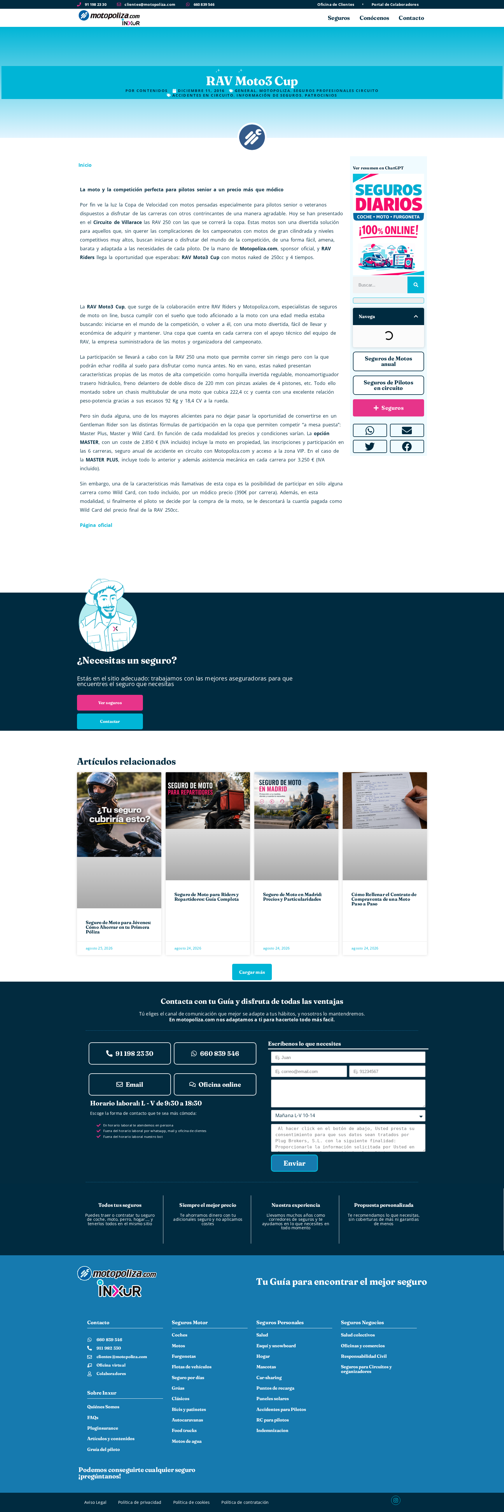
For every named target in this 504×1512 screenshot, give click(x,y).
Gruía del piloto (103, 1449)
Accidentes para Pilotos (281, 1409)
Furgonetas (184, 1356)
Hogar (263, 1356)
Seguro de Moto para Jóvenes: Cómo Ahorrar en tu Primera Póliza (118, 927)
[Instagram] (395, 1500)
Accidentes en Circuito (203, 95)
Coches (179, 1335)
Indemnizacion (272, 1430)
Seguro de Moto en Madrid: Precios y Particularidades (292, 896)
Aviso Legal (95, 1502)
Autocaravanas (187, 1420)
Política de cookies (191, 1502)
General (229, 70)
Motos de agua (187, 1441)
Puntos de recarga (275, 1388)
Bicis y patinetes (189, 1409)
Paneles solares (272, 1398)
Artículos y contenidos (110, 1438)
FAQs (92, 1417)
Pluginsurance (102, 1428)
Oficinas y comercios (363, 1345)
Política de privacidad (139, 1502)
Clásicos (180, 1398)
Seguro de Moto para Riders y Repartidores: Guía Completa (206, 896)
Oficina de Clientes (335, 4)
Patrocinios (321, 95)
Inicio (85, 165)
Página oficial (96, 525)
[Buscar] (415, 285)
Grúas (178, 1388)
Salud (262, 1335)
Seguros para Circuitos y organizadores (366, 1369)
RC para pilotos (272, 1420)
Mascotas (266, 1366)
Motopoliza (202, 70)
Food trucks (184, 1430)
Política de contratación (245, 1502)
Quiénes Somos (103, 1406)
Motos (178, 1345)
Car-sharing (269, 1377)
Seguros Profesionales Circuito (279, 70)
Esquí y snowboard (276, 1345)
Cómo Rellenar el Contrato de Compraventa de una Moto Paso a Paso (383, 899)
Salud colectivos (358, 1335)
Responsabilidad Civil (364, 1356)
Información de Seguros (269, 95)
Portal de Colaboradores (395, 4)
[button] (416, 316)
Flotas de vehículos (191, 1366)
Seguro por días (188, 1377)
